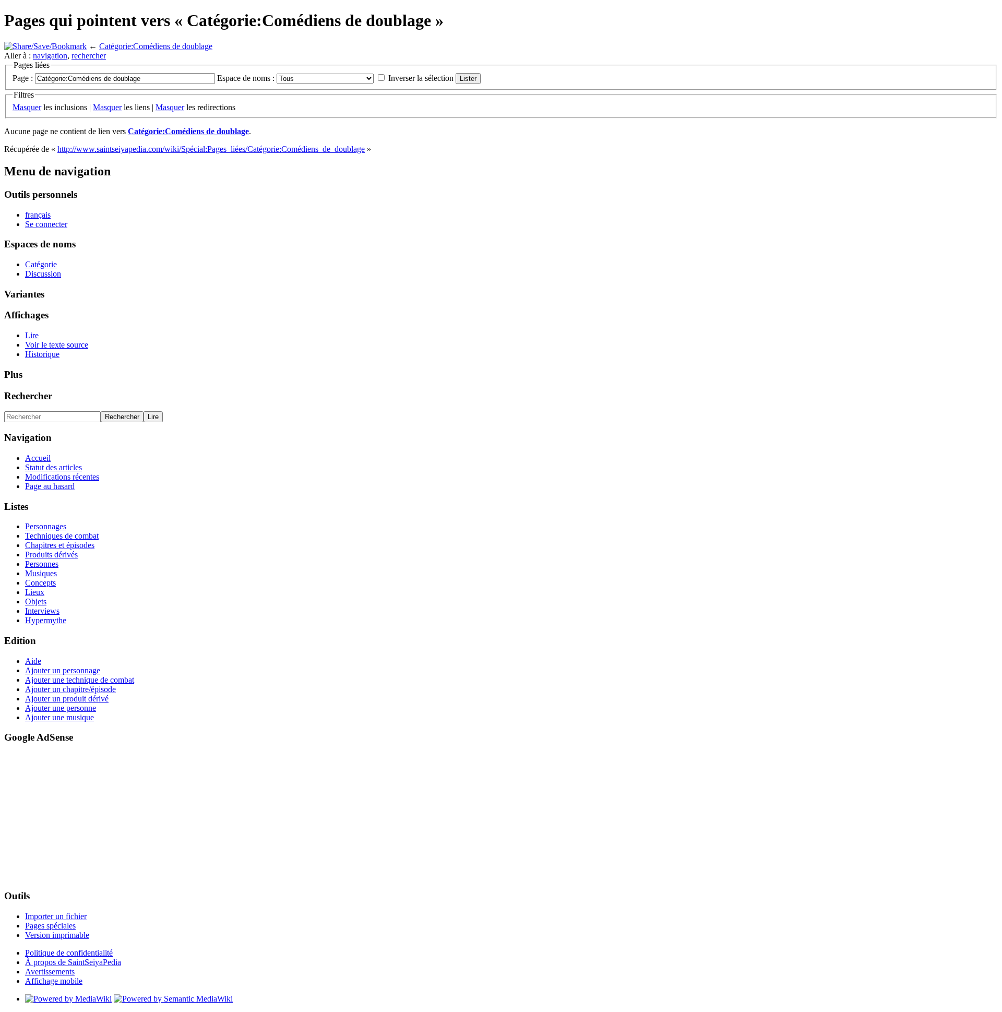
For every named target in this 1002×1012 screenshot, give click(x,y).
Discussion (43, 273)
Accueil (38, 458)
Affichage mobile (53, 981)
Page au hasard (50, 486)
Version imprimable (57, 935)
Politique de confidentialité (69, 952)
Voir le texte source (56, 344)
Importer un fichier (56, 916)
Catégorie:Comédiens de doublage (155, 46)
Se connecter (46, 224)
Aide (33, 661)
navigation (50, 55)
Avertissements (50, 971)
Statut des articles (53, 467)
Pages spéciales (50, 925)
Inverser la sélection (421, 78)
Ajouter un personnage (62, 670)
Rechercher (28, 395)
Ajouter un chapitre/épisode (70, 689)
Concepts (40, 582)
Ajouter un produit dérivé (67, 698)
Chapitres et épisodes (59, 545)
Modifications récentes (62, 476)
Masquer (27, 107)
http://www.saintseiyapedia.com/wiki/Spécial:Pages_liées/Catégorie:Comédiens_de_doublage (211, 149)
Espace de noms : (246, 78)
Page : (23, 78)
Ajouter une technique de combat (79, 679)
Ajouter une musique (59, 717)
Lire (32, 335)
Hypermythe (45, 620)
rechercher (88, 55)
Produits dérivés (51, 554)
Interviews (42, 610)
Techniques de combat (62, 535)
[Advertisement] (35, 815)
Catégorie (41, 264)
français (38, 214)
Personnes (41, 563)
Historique (42, 354)
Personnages (45, 526)
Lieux (34, 592)
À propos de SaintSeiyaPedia (73, 962)
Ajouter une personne (60, 708)
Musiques (41, 573)
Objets (35, 601)
